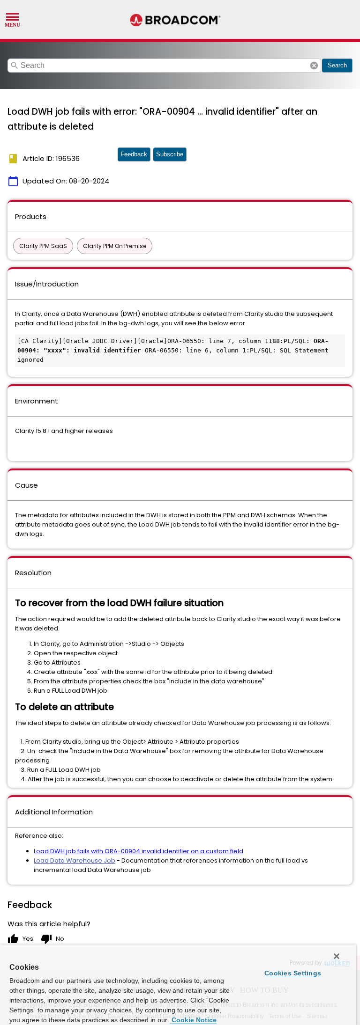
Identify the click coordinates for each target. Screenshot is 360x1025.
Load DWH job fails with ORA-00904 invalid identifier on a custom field (138, 851)
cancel (314, 65)
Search (337, 65)
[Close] (336, 956)
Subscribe (169, 154)
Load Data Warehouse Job (74, 860)
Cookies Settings (292, 973)
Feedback (133, 154)
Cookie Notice (193, 1020)
